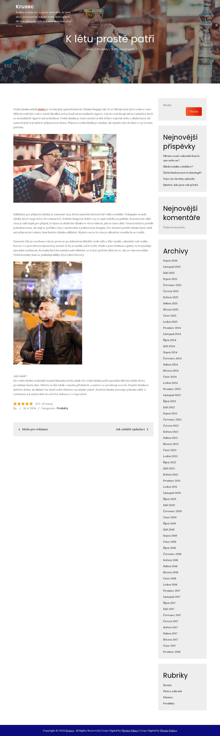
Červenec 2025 (172, 285)
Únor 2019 (169, 541)
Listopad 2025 (172, 266)
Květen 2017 (170, 627)
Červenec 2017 (172, 615)
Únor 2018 (169, 578)
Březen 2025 (170, 309)
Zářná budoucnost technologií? (182, 172)
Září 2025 (169, 272)
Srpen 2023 (170, 413)
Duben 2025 (170, 303)
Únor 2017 (169, 645)
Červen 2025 (170, 291)
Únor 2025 (169, 315)
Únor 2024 (170, 376)
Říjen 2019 (169, 523)
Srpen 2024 (170, 352)
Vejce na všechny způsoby (179, 178)
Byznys (167, 685)
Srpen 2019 (170, 535)
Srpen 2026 (170, 260)
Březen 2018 (170, 572)
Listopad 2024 (172, 334)
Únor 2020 (170, 517)
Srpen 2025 (170, 279)
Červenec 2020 (172, 511)
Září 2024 (169, 346)
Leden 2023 (170, 456)
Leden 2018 (170, 584)
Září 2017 (168, 609)
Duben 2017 (170, 633)
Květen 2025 (170, 297)
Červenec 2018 (172, 554)
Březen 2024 (171, 370)
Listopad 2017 (171, 596)
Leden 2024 (170, 382)
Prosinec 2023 (172, 389)
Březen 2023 (170, 444)
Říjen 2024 (169, 340)
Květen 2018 (170, 560)
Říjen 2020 (169, 499)
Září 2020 (169, 505)
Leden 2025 (170, 321)
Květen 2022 (170, 474)
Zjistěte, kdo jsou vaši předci (180, 184)
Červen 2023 (171, 425)
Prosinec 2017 (171, 590)
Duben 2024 (170, 364)
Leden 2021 (170, 486)
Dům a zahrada (172, 691)
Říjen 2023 (169, 401)
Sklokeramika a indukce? (178, 166)
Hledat (167, 105)
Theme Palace (130, 730)
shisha (41, 109)
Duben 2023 (170, 437)
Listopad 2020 (172, 492)
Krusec (25, 6)
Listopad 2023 (172, 395)
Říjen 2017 (169, 602)
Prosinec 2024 (172, 327)
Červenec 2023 (172, 419)
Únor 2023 (169, 450)
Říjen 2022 (169, 462)
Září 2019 (169, 529)
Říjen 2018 (169, 547)
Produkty (62, 408)
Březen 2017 (170, 639)
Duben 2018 (170, 566)
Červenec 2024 (172, 358)
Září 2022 (169, 468)
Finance (168, 697)
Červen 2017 (170, 621)
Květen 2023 (170, 431)
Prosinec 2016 (171, 651)
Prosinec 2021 (171, 480)
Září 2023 (169, 407)
